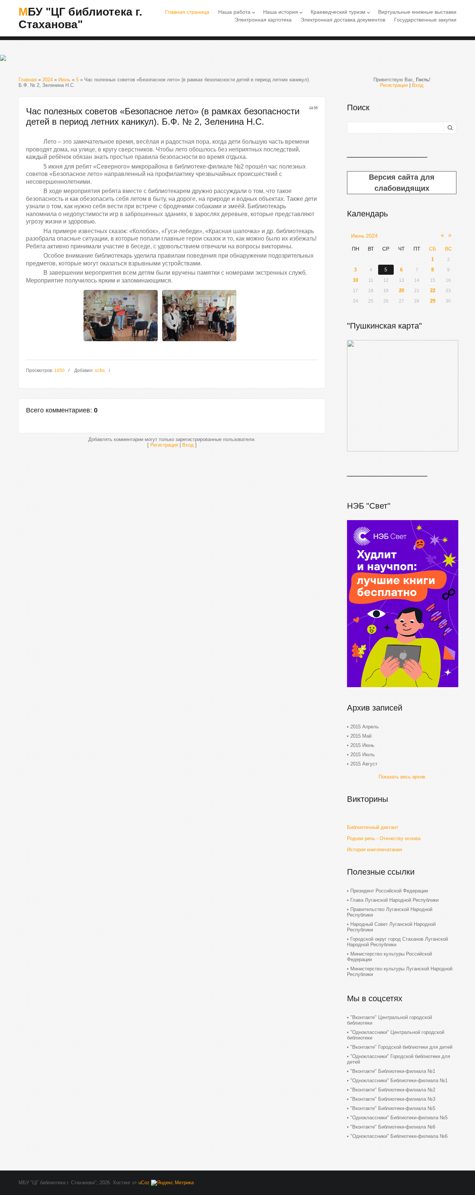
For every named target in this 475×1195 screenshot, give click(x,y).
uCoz (144, 1182)
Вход (188, 445)
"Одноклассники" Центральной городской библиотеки (395, 1035)
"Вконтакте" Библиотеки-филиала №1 (392, 1071)
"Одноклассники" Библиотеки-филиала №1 (399, 1080)
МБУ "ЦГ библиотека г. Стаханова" (80, 18)
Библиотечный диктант (372, 827)
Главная (28, 79)
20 (401, 290)
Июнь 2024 (364, 236)
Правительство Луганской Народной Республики (389, 912)
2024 (47, 79)
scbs (100, 370)
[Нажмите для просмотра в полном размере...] (120, 343)
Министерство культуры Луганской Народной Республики (399, 971)
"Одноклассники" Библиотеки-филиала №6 (399, 1136)
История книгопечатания (374, 849)
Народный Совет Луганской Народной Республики (391, 927)
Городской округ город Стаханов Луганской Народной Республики (397, 941)
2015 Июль (362, 754)
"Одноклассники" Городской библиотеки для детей (398, 1059)
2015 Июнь (362, 745)
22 (432, 290)
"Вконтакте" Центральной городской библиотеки (389, 1020)
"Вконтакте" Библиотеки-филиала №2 (392, 1090)
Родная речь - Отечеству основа (383, 838)
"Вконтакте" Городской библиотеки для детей (401, 1047)
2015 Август (363, 764)
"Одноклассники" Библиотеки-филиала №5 (399, 1117)
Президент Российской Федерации (389, 891)
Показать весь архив (402, 777)
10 (355, 280)
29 (432, 301)
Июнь (64, 79)
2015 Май (360, 736)
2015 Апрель (364, 726)
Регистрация (164, 445)
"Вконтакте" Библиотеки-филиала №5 (392, 1108)
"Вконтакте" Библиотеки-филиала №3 (392, 1099)
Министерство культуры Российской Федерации (389, 956)
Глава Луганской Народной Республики (394, 900)
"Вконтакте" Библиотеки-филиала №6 (392, 1127)
